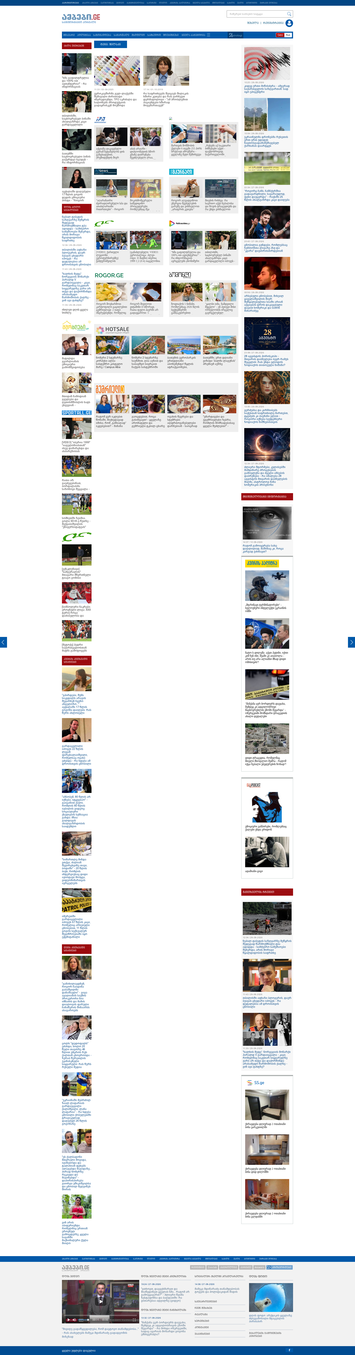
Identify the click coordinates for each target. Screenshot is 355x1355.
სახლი (231, 3)
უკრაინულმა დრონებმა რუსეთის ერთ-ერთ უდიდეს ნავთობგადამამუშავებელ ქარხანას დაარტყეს (266, 141)
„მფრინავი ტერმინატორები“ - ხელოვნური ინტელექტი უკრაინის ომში (265, 608)
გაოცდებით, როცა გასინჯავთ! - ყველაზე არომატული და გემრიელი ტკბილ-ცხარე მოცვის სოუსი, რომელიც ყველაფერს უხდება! (148, 424)
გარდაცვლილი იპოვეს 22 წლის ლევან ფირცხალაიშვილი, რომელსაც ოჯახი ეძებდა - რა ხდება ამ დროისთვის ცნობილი (76, 755)
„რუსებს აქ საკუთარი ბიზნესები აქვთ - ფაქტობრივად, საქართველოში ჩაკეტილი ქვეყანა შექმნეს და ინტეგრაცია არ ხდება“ (219, 154)
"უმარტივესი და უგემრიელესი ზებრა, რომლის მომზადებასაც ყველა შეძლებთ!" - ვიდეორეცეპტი (219, 423)
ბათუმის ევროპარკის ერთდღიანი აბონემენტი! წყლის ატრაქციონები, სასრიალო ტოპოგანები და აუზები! (183, 365)
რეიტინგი (197, 1267)
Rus (288, 34)
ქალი (240, 3)
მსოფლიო (138, 35)
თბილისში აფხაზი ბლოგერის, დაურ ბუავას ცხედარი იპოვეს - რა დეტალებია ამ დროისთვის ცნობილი (267, 1002)
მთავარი (69, 35)
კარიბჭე (245, 1267)
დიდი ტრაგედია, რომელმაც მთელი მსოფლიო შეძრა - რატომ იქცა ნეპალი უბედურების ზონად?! (265, 761)
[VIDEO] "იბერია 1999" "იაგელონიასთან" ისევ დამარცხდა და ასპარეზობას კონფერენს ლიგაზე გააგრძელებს (76, 450)
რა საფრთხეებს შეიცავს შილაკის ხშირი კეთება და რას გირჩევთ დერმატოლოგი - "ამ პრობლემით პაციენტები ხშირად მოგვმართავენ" (166, 99)
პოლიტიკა (84, 35)
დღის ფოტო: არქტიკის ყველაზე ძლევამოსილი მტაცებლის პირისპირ (270, 1318)
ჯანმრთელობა (135, 3)
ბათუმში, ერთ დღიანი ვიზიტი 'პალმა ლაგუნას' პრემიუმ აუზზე (219, 360)
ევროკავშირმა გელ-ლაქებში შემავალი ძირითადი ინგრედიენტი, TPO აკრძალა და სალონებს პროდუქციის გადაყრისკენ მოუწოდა (115, 99)
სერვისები (202, 1321)
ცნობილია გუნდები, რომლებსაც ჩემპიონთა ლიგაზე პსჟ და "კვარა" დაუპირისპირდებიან (266, 247)
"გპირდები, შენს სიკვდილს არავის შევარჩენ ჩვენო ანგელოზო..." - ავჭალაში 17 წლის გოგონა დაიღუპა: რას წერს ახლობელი (76, 704)
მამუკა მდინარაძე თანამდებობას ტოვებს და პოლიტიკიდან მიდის (217, 1290)
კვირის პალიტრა (180, 3)
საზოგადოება (102, 35)
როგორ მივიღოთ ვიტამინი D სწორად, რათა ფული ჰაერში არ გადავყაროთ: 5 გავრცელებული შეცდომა (145, 310)
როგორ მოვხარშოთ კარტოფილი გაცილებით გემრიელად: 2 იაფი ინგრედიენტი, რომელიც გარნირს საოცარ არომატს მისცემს (111, 311)
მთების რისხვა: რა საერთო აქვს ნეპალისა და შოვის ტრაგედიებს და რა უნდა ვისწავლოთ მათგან (220, 206)
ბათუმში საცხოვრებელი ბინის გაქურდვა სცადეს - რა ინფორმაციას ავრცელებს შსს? (76, 159)
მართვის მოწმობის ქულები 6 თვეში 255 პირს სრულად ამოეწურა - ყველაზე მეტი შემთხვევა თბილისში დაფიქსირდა (186, 151)
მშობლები (218, 3)
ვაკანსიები (202, 1333)
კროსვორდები (281, 1267)
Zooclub (212, 1267)
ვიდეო (120, 3)
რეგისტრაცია (273, 22)
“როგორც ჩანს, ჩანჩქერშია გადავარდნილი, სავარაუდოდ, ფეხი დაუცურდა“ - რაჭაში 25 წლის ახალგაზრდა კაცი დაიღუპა (267, 195)
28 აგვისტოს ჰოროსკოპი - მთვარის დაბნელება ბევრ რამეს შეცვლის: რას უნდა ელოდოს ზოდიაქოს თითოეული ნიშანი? (266, 361)
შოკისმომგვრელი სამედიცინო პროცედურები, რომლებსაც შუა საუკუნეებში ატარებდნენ (145, 206)
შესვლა (253, 22)
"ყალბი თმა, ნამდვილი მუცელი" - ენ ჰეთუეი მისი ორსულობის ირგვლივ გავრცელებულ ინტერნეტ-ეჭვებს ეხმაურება (220, 311)
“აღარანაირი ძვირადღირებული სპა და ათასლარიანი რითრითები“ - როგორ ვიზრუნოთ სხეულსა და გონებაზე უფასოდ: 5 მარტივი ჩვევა (111, 209)
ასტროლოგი (228, 1267)
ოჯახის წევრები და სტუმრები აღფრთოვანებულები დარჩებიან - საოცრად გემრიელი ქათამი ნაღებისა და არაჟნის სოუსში (182, 426)
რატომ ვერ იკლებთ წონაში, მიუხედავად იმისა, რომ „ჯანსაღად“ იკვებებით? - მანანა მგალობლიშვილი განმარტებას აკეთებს (111, 424)
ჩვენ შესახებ (203, 1308)
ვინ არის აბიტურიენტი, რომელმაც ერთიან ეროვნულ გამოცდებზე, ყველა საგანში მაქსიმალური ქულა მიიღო (75, 1233)
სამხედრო (154, 35)
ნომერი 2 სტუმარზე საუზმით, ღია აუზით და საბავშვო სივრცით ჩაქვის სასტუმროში (147, 362)
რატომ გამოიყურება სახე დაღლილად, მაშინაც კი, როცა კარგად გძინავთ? (263, 548)
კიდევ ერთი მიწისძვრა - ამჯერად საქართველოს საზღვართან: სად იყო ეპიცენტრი (267, 88)
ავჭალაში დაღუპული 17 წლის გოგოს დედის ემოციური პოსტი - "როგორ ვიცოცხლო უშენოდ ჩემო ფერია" (76, 199)
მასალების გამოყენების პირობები (265, 1334)
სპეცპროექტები (206, 1301)
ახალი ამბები (90, 3)
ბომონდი (251, 3)
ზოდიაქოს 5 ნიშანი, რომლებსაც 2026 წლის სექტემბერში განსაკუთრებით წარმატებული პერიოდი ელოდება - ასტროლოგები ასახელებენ (185, 314)
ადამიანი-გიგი (254, 871)
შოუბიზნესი (171, 35)
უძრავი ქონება (268, 3)
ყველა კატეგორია (193, 35)
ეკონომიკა (107, 3)
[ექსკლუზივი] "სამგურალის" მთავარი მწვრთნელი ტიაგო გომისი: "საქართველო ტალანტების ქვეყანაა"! (76, 577)
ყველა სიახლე (201, 3)
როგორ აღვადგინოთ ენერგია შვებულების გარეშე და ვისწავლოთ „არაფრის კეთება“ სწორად (185, 206)
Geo (280, 34)
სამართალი (121, 35)
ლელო (163, 3)
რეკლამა (201, 1314)
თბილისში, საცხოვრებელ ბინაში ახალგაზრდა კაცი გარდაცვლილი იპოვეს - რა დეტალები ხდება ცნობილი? (220, 259)
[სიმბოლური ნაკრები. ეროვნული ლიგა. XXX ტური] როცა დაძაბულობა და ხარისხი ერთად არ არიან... (76, 614)
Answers (259, 1267)
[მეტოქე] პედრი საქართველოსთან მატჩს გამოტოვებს (74, 647)
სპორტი (151, 3)
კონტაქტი (202, 1327)
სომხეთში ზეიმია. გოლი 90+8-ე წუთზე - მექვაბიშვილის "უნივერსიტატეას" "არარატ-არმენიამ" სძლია (76, 525)
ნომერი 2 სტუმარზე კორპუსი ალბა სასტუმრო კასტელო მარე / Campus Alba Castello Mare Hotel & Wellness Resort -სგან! (110, 365)
